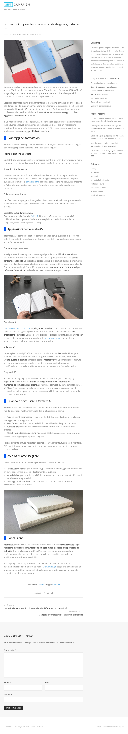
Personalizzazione (98, 187)
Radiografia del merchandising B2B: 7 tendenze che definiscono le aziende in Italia (107, 128)
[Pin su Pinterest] (52, 593)
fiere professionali (53, 338)
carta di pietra (32, 181)
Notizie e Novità (97, 184)
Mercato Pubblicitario (100, 180)
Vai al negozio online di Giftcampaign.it (108, 726)
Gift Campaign (49, 566)
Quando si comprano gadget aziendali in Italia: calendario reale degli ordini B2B (107, 153)
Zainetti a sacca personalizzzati (104, 87)
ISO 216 (34, 216)
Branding (56, 585)
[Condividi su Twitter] (48, 593)
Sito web (8, 694)
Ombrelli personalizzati (100, 102)
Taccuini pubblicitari (99, 98)
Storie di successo (98, 195)
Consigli (41, 585)
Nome (7, 682)
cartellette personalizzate (18, 328)
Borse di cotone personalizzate (104, 83)
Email (48, 682)
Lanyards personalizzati (101, 106)
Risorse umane (97, 191)
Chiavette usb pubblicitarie (102, 90)
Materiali (94, 176)
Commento (10, 650)
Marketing (95, 172)
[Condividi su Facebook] (43, 593)
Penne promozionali (99, 94)
